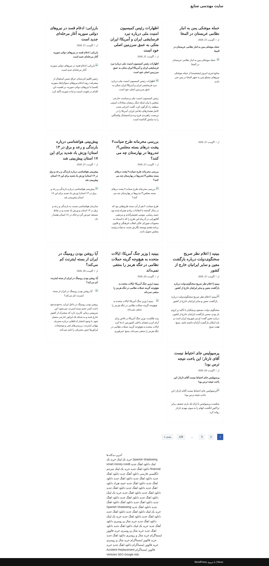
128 (181, 437)
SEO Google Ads (128, 554)
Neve (220, 562)
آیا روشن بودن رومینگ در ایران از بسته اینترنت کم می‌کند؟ (78, 259)
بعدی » (167, 437)
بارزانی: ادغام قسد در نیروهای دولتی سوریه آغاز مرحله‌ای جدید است (74, 33)
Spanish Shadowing (145, 459)
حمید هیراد (120, 483)
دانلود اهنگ (126, 502)
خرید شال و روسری (125, 521)
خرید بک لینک (124, 459)
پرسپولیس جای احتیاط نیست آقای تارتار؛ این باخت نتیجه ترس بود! (196, 358)
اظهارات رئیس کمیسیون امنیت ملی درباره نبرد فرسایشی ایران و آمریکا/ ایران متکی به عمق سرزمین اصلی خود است (134, 39)
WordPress (200, 562)
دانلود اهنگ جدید (140, 464)
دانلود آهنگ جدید (129, 473)
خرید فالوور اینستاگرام (143, 540)
